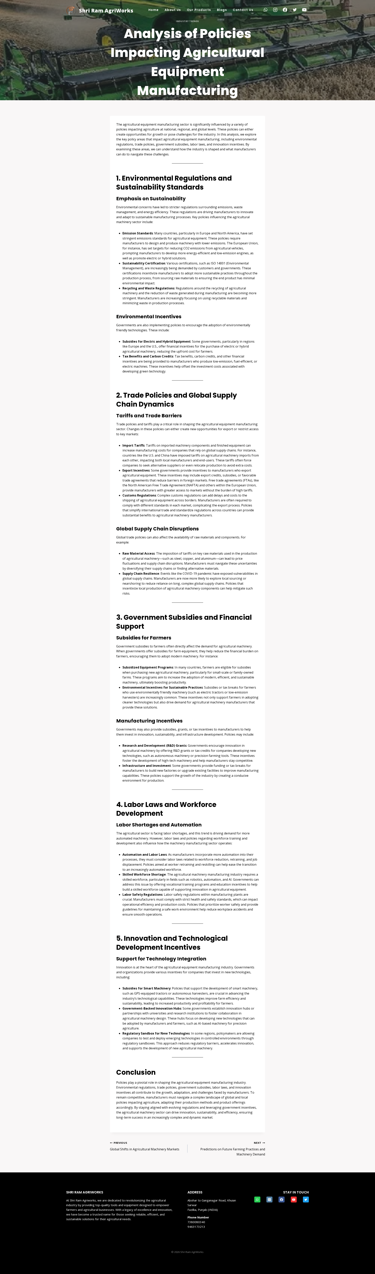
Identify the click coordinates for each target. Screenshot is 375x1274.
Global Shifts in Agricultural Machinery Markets (144, 1146)
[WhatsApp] (265, 9)
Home (153, 10)
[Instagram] (275, 9)
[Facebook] (285, 9)
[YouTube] (304, 9)
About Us (173, 10)
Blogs (222, 10)
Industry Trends (187, 21)
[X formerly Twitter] (294, 9)
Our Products (199, 10)
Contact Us (243, 10)
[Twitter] (306, 1199)
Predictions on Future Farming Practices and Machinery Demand (232, 1148)
